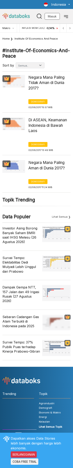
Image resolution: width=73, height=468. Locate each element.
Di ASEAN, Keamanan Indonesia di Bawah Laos (47, 125)
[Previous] (63, 28)
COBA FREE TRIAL (24, 461)
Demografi (38, 101)
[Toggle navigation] (66, 16)
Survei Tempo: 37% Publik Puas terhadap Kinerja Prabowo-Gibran (21, 346)
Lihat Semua (60, 216)
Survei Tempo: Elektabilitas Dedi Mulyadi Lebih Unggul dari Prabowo (19, 264)
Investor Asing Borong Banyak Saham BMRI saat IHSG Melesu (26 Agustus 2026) (19, 235)
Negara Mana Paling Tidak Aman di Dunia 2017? (46, 82)
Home (6, 38)
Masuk (52, 16)
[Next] (70, 28)
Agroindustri (46, 403)
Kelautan (44, 421)
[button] (57, 4)
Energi (43, 417)
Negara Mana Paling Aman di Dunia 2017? (46, 165)
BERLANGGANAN (24, 454)
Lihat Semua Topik (50, 426)
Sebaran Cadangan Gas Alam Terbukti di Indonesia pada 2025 (20, 321)
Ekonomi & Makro (50, 412)
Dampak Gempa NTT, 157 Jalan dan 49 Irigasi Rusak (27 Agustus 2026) (20, 294)
